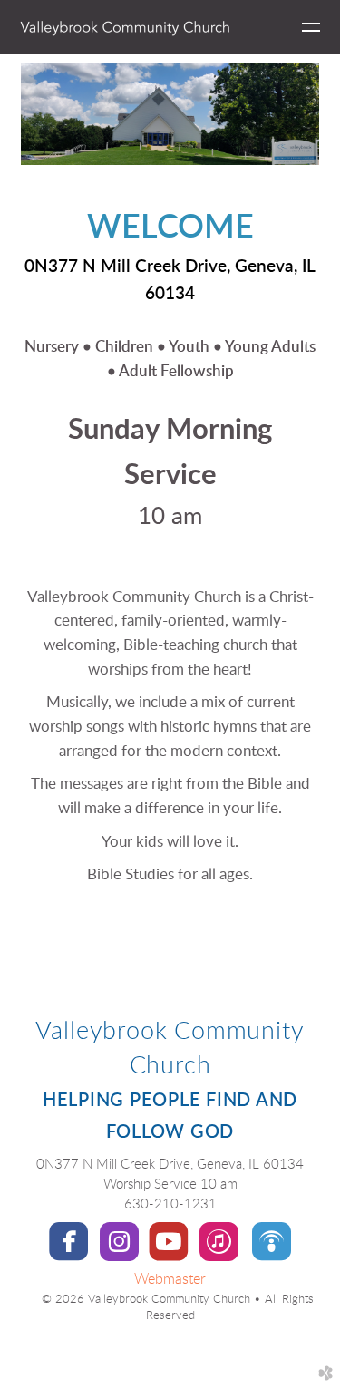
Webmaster (170, 1279)
